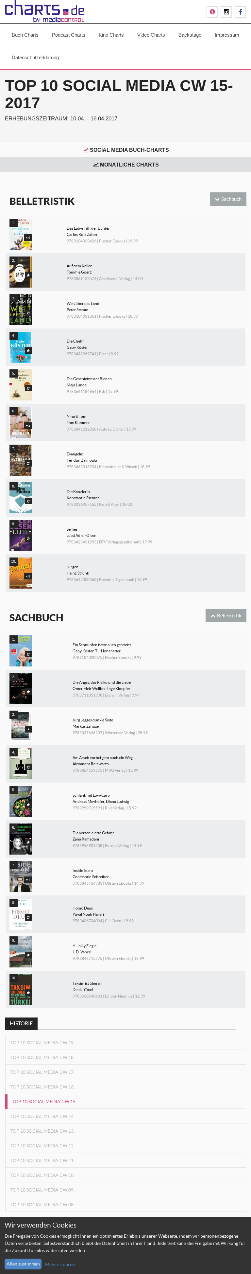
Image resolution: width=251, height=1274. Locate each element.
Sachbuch (231, 199)
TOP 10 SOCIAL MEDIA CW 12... (43, 1145)
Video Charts (151, 35)
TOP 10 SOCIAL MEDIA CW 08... (43, 1204)
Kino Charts (111, 35)
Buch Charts (25, 35)
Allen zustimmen (23, 1263)
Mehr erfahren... (61, 1264)
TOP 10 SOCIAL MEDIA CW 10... (43, 1175)
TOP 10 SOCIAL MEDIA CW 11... (43, 1160)
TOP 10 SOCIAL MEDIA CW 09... (43, 1190)
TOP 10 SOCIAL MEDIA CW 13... (43, 1131)
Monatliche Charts (129, 165)
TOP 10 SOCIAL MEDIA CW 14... (43, 1116)
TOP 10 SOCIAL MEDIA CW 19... (43, 1042)
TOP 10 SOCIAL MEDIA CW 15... (45, 1101)
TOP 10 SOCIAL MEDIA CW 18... (43, 1057)
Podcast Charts (68, 35)
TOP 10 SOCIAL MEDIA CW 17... (43, 1072)
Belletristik (229, 615)
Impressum (227, 35)
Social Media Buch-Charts (129, 150)
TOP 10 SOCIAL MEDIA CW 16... (43, 1086)
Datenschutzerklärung (35, 57)
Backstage (189, 35)
